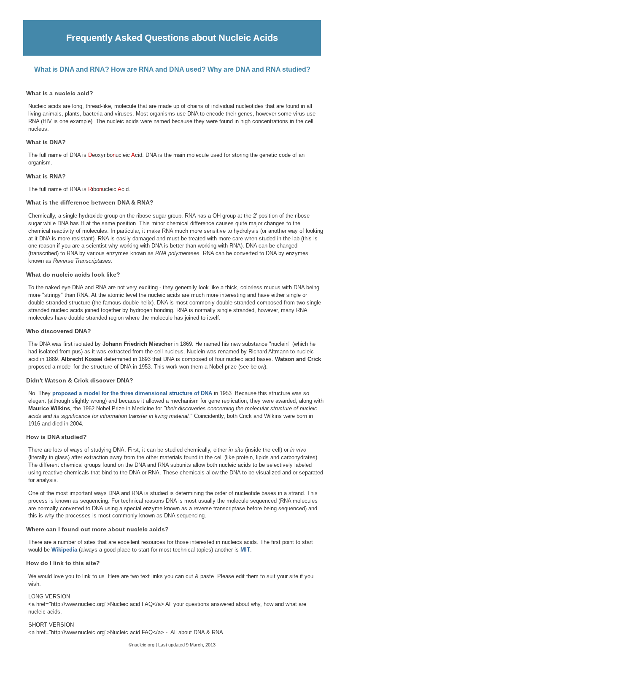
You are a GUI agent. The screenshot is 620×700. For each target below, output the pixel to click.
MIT (245, 550)
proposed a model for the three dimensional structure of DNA (132, 393)
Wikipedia (64, 550)
